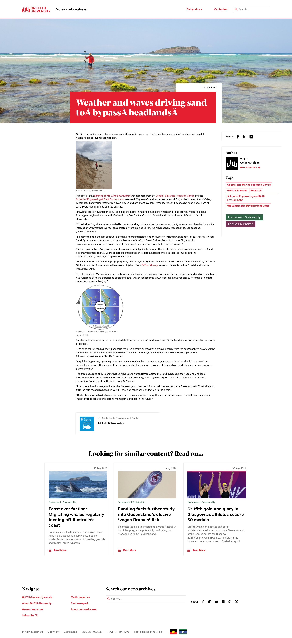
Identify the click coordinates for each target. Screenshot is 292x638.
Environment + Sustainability (244, 217)
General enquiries (32, 609)
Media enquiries (80, 597)
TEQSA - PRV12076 (118, 631)
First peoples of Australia (148, 631)
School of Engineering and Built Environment (246, 198)
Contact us (220, 9)
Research (256, 190)
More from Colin (248, 167)
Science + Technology (240, 224)
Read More (60, 550)
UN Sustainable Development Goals (248, 205)
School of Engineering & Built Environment (100, 199)
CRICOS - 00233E (92, 631)
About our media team (84, 609)
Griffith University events (37, 597)
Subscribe (28, 615)
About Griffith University (37, 603)
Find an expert (79, 603)
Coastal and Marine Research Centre (249, 184)
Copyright (53, 631)
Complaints (70, 631)
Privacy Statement (32, 631)
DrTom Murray (150, 265)
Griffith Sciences (237, 190)
